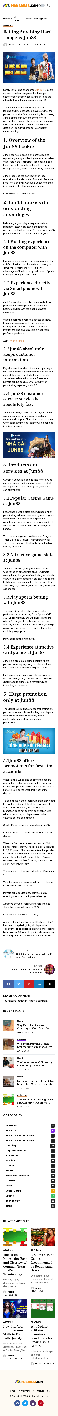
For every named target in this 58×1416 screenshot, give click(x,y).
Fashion (30, 1160)
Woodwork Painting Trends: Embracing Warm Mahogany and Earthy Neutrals (34, 1047)
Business (30, 1130)
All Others (17, 19)
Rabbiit (12, 45)
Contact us (43, 1391)
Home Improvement (30, 1175)
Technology (30, 1200)
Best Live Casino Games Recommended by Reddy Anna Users (42, 1263)
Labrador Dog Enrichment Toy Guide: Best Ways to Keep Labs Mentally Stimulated (35, 1084)
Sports (30, 1195)
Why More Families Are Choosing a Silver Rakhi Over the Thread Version (34, 1028)
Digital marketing (29, 1150)
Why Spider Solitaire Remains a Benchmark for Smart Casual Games (42, 1336)
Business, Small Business (29, 1135)
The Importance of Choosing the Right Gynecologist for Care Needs (34, 1065)
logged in (22, 1000)
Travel (30, 1205)
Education (29, 1155)
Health (30, 1170)
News (30, 1185)
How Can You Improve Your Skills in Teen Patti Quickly (13, 1332)
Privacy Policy (26, 1391)
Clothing (30, 1145)
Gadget (29, 1165)
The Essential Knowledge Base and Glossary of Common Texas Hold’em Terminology (35, 1102)
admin (11, 1292)
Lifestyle (30, 1180)
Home (6, 18)
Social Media (30, 1190)
